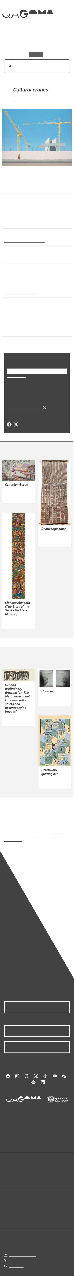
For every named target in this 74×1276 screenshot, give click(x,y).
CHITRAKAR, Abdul (17, 614)
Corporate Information (40, 1273)
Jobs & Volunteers (20, 1269)
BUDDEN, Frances (52, 770)
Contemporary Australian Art (23, 241)
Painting (9, 275)
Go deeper (58, 41)
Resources (52, 54)
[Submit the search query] (7, 66)
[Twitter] (16, 420)
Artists (36, 41)
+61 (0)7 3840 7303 (21, 1247)
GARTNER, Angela (30, 100)
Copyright (59, 1269)
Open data (10, 1160)
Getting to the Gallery (22, 1242)
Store (7, 1169)
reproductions (59, 823)
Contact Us (16, 1253)
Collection (27, 27)
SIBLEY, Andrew (15, 708)
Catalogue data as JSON (23, 402)
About (42, 1165)
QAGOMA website (15, 1165)
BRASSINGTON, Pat (53, 688)
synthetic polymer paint (20, 293)
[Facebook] (9, 420)
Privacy (42, 1269)
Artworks (14, 41)
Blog (41, 1160)
